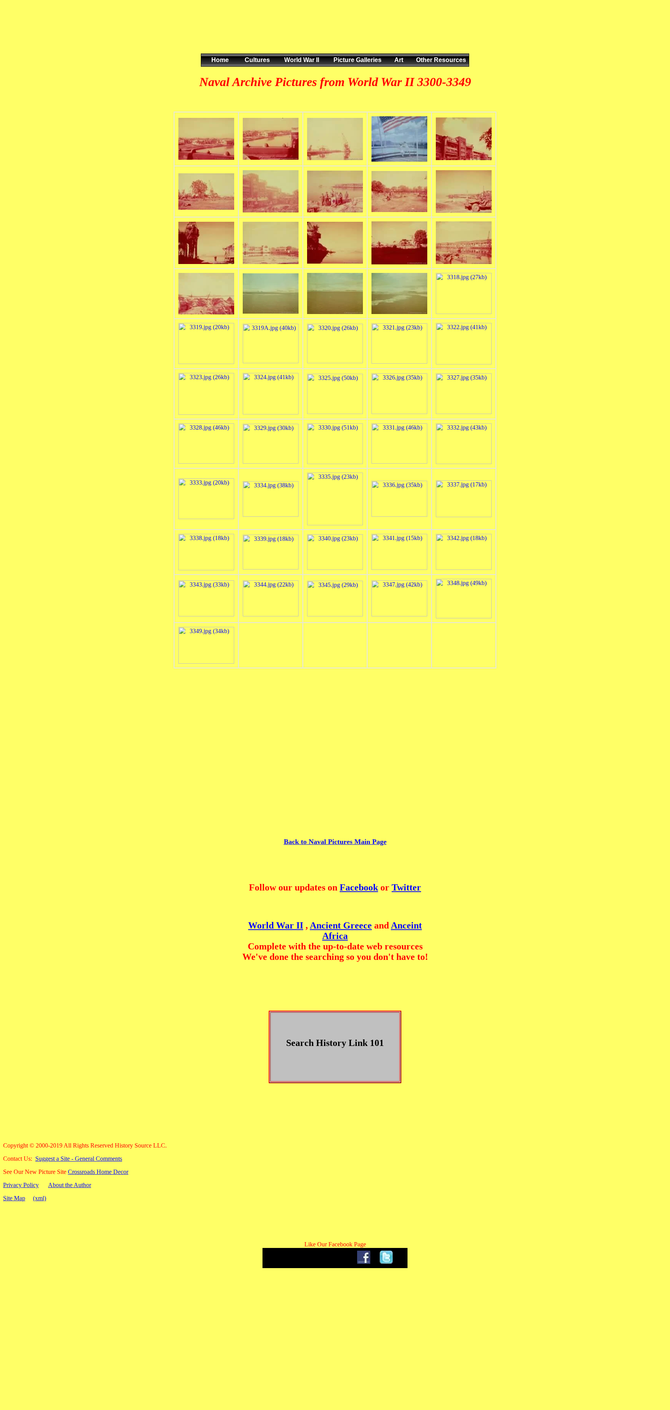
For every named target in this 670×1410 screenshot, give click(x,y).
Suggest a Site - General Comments (78, 1158)
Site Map (14, 1198)
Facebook (359, 887)
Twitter (406, 887)
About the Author (69, 1185)
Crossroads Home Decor (98, 1171)
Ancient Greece (341, 925)
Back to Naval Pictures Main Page (335, 842)
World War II (275, 925)
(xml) (39, 1198)
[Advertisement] (333, 34)
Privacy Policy (21, 1185)
